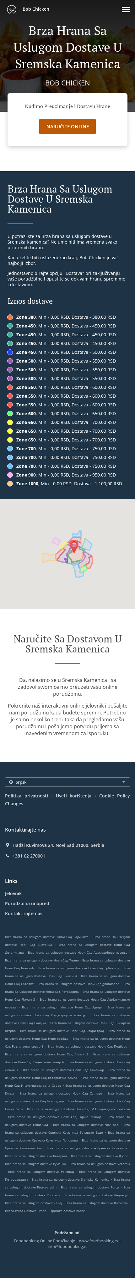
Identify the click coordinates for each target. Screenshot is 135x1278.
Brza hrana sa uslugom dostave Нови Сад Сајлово (60, 1093)
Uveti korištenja (74, 796)
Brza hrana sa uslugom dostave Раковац (41, 1171)
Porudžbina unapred (27, 903)
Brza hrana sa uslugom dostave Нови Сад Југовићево (78, 984)
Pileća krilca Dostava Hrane (26, 1210)
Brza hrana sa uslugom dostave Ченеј (33, 1203)
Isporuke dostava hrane (67, 1210)
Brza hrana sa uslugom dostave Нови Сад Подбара (87, 1046)
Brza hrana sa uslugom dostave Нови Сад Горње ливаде (55, 1117)
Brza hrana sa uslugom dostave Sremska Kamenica (71, 1179)
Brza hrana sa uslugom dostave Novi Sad (86, 1124)
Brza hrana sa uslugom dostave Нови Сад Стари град (62, 1030)
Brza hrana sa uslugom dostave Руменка (35, 1164)
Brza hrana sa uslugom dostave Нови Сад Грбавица (78, 968)
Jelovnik (13, 893)
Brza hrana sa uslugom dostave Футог (99, 1156)
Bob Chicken (35, 9)
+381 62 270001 (29, 856)
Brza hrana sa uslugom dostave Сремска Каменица (86, 1148)
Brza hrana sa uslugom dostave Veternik (99, 1164)
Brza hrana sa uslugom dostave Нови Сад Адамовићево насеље (77, 952)
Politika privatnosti (26, 796)
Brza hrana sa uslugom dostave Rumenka (97, 1203)
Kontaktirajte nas (23, 913)
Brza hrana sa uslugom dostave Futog (90, 1187)
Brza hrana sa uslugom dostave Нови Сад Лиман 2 (46, 1054)
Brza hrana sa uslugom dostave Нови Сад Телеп (42, 960)
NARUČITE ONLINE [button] (67, 126)
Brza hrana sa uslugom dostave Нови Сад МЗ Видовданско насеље (78, 1109)
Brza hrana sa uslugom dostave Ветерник (36, 1156)
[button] (126, 9)
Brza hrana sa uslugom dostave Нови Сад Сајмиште (47, 937)
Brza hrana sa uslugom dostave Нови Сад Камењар (63, 1070)
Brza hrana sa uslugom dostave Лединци (95, 1195)
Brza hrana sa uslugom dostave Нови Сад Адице (62, 1007)
